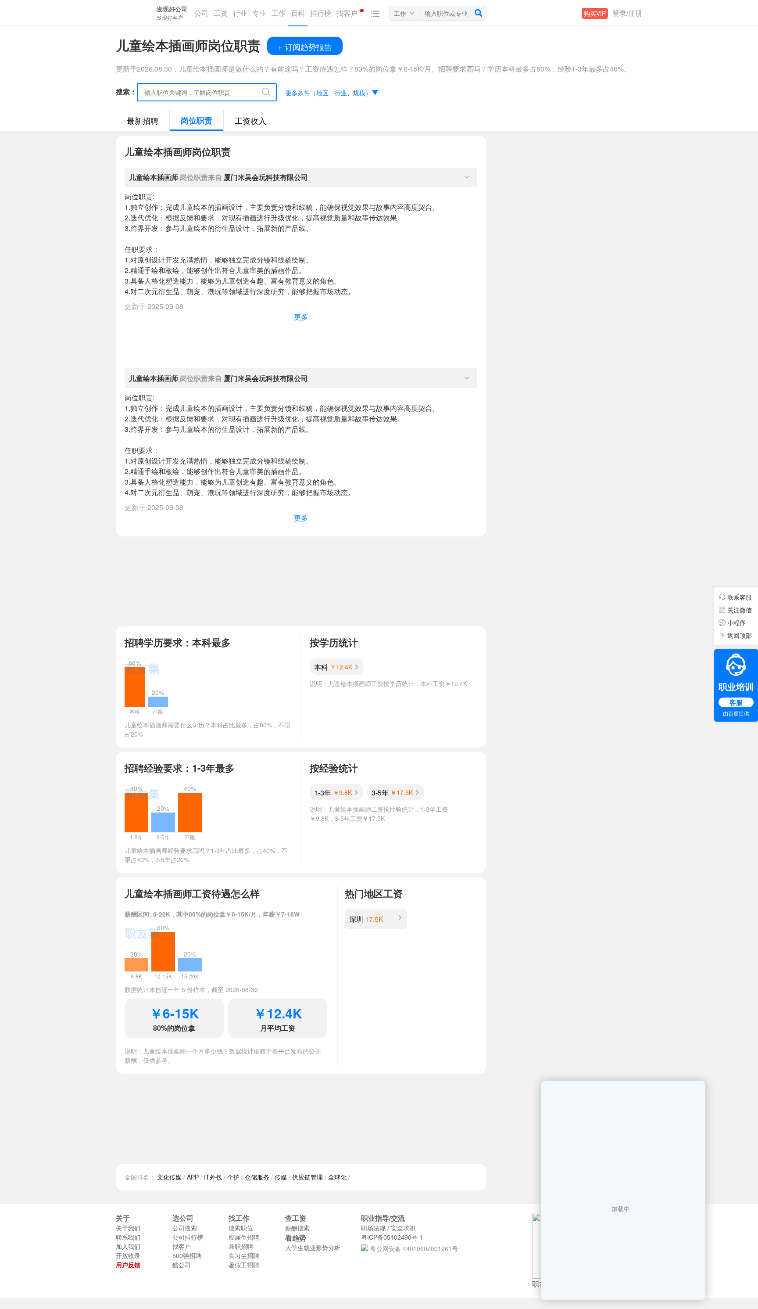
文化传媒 (169, 1176)
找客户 (181, 1246)
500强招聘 (186, 1255)
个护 (233, 1176)
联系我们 (128, 1237)
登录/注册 (627, 13)
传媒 (281, 1176)
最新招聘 (142, 120)
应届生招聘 (244, 1237)
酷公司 (181, 1264)
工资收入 (250, 120)
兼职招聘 (241, 1246)
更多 (301, 317)
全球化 (337, 1176)
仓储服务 (257, 1176)
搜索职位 (241, 1227)
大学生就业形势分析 (312, 1247)
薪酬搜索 (297, 1227)
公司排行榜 (187, 1237)
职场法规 (373, 1227)
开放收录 (128, 1255)
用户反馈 (128, 1264)
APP (193, 1176)
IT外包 (213, 1176)
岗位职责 (196, 120)
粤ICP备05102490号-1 (392, 1237)
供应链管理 (307, 1176)
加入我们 (128, 1246)
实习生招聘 (244, 1255)
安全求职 (403, 1227)
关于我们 (128, 1227)
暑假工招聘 (244, 1264)
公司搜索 (184, 1227)
